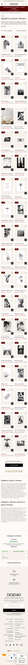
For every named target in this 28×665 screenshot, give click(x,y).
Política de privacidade (16, 613)
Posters (7, 12)
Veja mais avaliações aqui (14, 562)
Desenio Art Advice (19, 619)
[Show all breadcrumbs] (2, 13)
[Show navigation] (2, 4)
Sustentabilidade (9, 628)
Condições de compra (20, 627)
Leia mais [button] (3, 26)
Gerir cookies (18, 639)
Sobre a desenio (9, 619)
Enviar (14, 610)
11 (19, 471)
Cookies (17, 630)
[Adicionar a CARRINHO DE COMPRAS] (12, 50)
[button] (22, 659)
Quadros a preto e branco (17, 12)
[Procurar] (5, 4)
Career (11, 626)
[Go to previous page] (6, 471)
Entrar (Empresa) (9, 641)
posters (21, 483)
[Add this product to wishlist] (12, 37)
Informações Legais (8, 624)
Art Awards (10, 638)
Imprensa (11, 621)
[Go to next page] (21, 471)
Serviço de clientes (19, 621)
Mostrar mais (14, 465)
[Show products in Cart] (25, 4)
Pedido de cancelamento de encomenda (20, 637)
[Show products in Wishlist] (22, 4)
